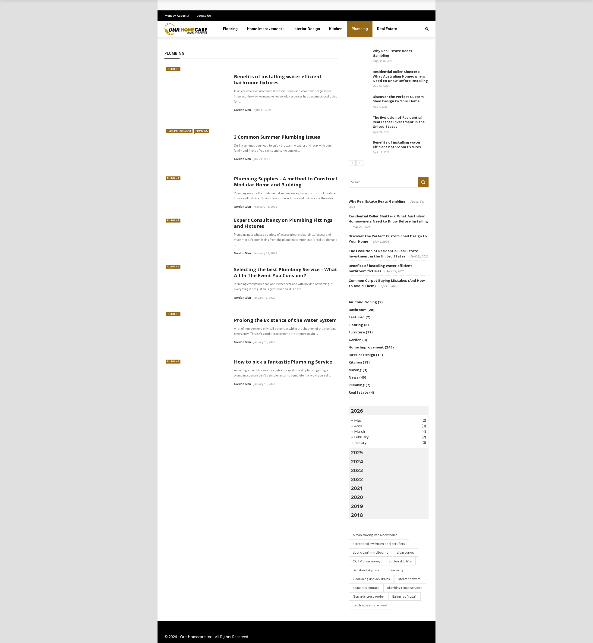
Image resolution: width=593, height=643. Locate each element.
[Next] (359, 163)
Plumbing (360, 29)
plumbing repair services (404, 588)
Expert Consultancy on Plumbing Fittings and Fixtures (283, 223)
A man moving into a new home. (375, 535)
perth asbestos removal (370, 605)
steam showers (409, 579)
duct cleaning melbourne (370, 552)
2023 (357, 470)
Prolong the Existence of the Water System (285, 320)
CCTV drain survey (366, 561)
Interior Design (306, 29)
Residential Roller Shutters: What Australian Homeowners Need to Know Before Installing (400, 76)
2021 (357, 487)
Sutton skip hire (400, 561)
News (353, 377)
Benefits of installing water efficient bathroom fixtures (278, 79)
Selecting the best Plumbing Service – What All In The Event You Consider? (285, 272)
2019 (357, 505)
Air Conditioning (363, 302)
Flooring (230, 29)
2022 (357, 479)
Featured (357, 317)
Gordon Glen (242, 110)
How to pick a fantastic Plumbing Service (283, 362)
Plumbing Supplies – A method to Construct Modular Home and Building (286, 182)
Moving (355, 369)
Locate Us (204, 15)
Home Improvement (264, 29)
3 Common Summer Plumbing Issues (277, 137)
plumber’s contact (366, 588)
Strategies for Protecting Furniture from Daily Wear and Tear (225, 5)
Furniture (357, 332)
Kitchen (335, 29)
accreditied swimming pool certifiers (379, 544)
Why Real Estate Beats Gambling (392, 53)
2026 (357, 410)
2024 (357, 461)
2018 (357, 514)
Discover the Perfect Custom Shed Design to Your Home (398, 99)
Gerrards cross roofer (368, 596)
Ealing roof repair (404, 596)
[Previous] (352, 163)
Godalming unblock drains (371, 579)
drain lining (395, 570)
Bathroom (357, 309)
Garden (355, 339)
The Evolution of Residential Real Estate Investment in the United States (399, 122)
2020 (357, 496)
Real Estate (387, 29)
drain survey (405, 552)
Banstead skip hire (366, 570)
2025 (357, 452)
